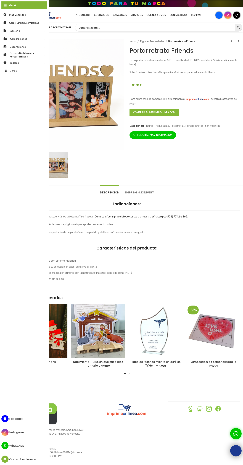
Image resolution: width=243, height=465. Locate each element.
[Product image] (98, 331)
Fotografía (177, 125)
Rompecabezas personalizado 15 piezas (213, 363)
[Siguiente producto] (238, 41)
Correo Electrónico (22, 459)
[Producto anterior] (231, 41)
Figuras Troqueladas (152, 41)
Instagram (16, 432)
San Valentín (212, 125)
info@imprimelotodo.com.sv (115, 216)
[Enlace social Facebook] (219, 15)
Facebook (16, 419)
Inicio (133, 41)
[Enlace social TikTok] (236, 15)
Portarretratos (194, 125)
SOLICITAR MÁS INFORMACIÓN (154, 134)
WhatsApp (16, 446)
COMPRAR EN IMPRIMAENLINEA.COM (154, 112)
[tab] (109, 190)
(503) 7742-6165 (169, 216)
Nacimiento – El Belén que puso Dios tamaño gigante (98, 363)
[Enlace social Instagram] (227, 15)
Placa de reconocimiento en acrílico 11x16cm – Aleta (156, 363)
